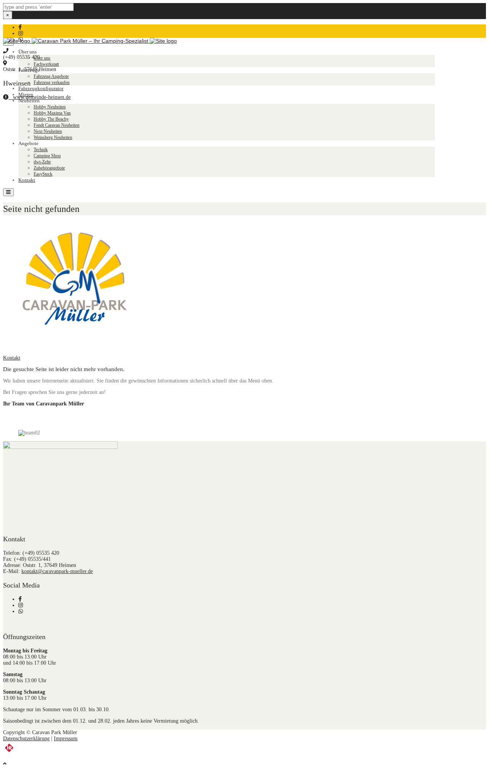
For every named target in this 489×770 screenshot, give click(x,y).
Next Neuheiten (48, 131)
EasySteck (43, 174)
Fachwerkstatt (46, 64)
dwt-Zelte (42, 162)
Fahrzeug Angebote (51, 76)
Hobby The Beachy (51, 119)
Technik (41, 149)
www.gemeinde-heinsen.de (39, 97)
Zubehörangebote (49, 168)
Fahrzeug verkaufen (52, 82)
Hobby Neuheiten (50, 107)
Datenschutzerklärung (26, 738)
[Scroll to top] (4, 764)
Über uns (42, 58)
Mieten (25, 94)
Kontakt (26, 180)
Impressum (66, 738)
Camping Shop (47, 155)
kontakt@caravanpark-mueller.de (57, 571)
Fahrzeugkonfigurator (40, 88)
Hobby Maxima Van (52, 113)
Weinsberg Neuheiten (53, 137)
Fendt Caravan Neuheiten (56, 125)
